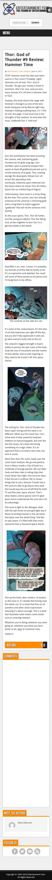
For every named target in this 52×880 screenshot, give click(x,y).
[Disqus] (26, 697)
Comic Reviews (24, 71)
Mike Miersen (12, 71)
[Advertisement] (26, 42)
